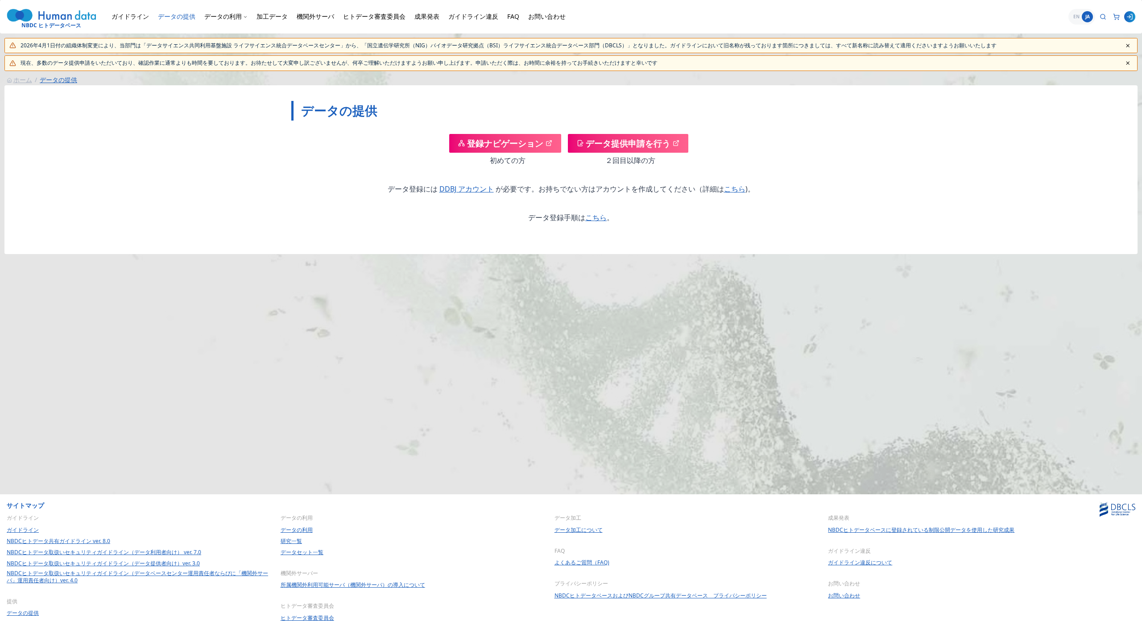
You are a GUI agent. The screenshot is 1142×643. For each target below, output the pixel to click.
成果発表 (426, 16)
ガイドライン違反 (473, 16)
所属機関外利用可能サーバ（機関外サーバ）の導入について (353, 585)
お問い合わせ (547, 16)
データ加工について (578, 530)
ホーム (22, 79)
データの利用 (297, 530)
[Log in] (1129, 16)
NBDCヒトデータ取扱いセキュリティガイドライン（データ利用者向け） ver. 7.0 (104, 552)
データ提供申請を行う (628, 143)
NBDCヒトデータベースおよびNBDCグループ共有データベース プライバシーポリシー (660, 595)
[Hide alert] (1128, 46)
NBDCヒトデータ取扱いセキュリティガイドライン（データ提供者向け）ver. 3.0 (103, 563)
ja (1087, 16)
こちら (734, 189)
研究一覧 (291, 541)
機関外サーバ (315, 16)
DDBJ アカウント (466, 189)
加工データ (272, 16)
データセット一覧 (302, 552)
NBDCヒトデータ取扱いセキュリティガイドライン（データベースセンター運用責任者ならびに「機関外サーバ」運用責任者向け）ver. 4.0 (137, 577)
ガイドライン (130, 16)
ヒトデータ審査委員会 (374, 16)
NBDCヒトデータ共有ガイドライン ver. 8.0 (58, 541)
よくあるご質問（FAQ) (581, 562)
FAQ (513, 16)
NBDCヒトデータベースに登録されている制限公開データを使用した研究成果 (921, 530)
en (1076, 16)
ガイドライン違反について (860, 562)
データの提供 (176, 16)
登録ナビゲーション (505, 143)
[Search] (1103, 16)
